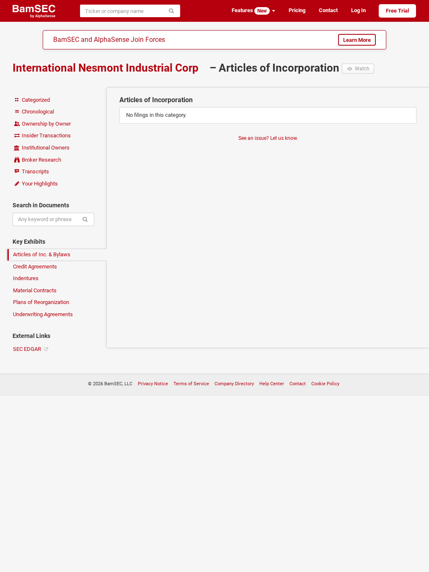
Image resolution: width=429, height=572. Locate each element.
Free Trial (397, 11)
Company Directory (234, 383)
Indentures (26, 278)
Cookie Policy (325, 383)
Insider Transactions (46, 135)
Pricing (297, 10)
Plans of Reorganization (41, 302)
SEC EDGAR (27, 349)
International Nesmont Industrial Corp (107, 68)
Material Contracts (35, 290)
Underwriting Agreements (43, 314)
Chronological (37, 111)
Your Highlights (39, 183)
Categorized (35, 100)
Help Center (271, 383)
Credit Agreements (35, 266)
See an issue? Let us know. (268, 138)
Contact (328, 10)
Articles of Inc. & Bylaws (41, 254)
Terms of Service (191, 383)
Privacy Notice (153, 383)
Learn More (357, 40)
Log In (358, 10)
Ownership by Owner (46, 124)
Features (249, 10)
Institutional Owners (45, 147)
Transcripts (35, 171)
